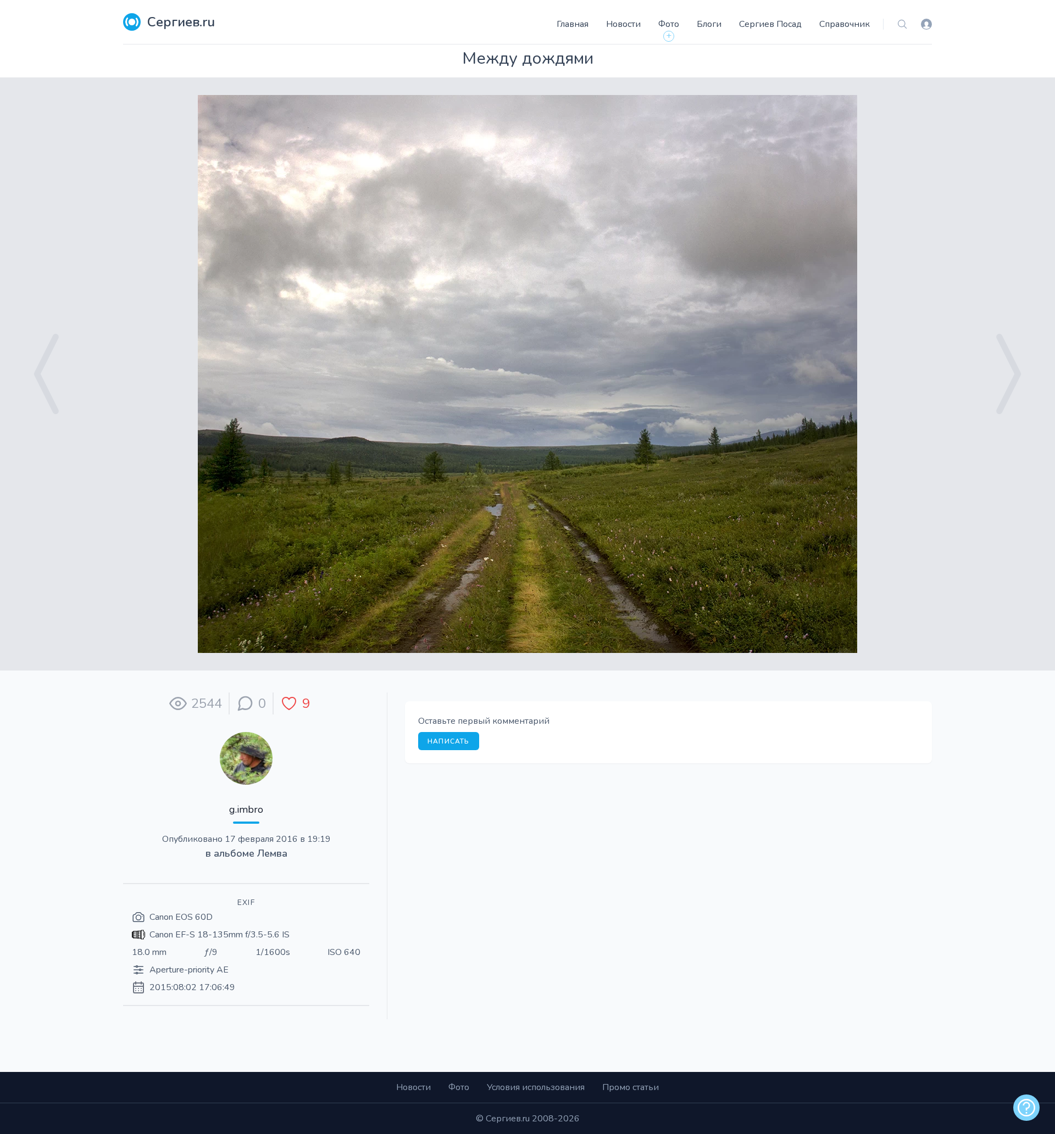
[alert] (1026, 1107)
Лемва (272, 853)
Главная (572, 24)
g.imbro (246, 809)
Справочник (844, 24)
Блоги (709, 24)
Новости (623, 24)
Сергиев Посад (770, 24)
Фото (668, 24)
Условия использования (536, 1087)
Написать (448, 741)
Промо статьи (630, 1087)
